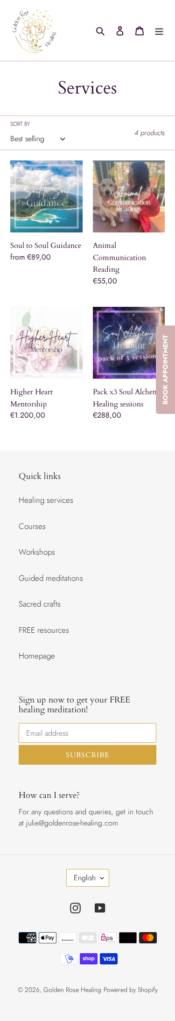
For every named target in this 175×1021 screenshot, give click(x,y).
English (85, 877)
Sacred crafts (40, 603)
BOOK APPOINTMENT (165, 370)
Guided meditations (51, 578)
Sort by (20, 124)
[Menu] (159, 30)
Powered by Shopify (131, 989)
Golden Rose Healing (72, 989)
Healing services (46, 500)
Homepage (37, 655)
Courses (32, 526)
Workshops (37, 552)
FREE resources (44, 630)
